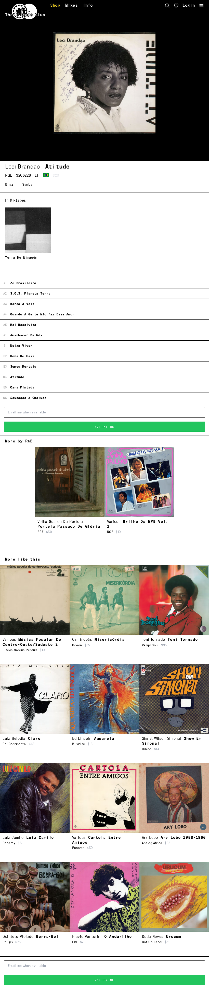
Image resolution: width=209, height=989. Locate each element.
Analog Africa (152, 843)
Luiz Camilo (13, 837)
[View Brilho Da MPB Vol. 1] (139, 482)
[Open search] (167, 5)
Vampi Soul (150, 645)
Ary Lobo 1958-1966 (183, 837)
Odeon (77, 645)
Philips (8, 942)
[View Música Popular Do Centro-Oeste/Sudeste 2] (35, 600)
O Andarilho (118, 937)
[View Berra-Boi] (35, 896)
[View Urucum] (174, 896)
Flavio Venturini (86, 937)
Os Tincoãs (82, 639)
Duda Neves (152, 937)
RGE (8, 175)
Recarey (9, 843)
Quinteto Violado (18, 937)
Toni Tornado (153, 639)
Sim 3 (147, 738)
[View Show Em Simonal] (174, 699)
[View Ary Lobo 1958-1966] (174, 798)
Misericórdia (110, 639)
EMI (74, 942)
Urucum (173, 937)
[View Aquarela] (104, 699)
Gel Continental (15, 744)
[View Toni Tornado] (174, 600)
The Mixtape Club (25, 15)
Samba (27, 184)
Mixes (71, 6)
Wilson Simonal (167, 738)
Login (188, 6)
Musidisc (78, 744)
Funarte (78, 848)
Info (88, 6)
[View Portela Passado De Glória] (69, 482)
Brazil (11, 184)
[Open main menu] (201, 5)
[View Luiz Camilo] (35, 798)
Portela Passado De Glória (68, 526)
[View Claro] (35, 699)
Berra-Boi (47, 937)
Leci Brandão (22, 167)
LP (37, 175)
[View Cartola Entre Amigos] (104, 798)
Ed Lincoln (81, 738)
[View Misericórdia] (104, 600)
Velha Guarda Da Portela (60, 522)
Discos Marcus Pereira (20, 650)
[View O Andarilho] (104, 896)
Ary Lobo (150, 837)
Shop (55, 6)
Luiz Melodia (14, 738)
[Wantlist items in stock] (176, 5)
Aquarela (104, 738)
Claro (34, 738)
